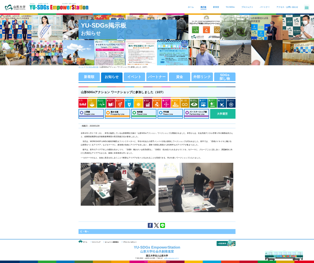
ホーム (81, 67)
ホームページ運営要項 (111, 242)
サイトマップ (96, 242)
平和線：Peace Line (170, 114)
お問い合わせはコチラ (171, 258)
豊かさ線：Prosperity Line (117, 114)
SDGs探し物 (225, 76)
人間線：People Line (91, 114)
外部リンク (202, 77)
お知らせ (112, 77)
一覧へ (86, 231)
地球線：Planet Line (144, 114)
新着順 (89, 77)
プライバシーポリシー (130, 242)
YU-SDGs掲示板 (92, 67)
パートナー (157, 77)
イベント (134, 77)
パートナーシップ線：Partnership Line (196, 114)
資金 (179, 77)
